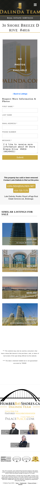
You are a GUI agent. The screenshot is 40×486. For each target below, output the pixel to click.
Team (17, 483)
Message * (7, 140)
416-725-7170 (21, 190)
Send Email (4, 433)
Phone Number (9, 132)
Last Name (7, 115)
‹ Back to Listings (20, 94)
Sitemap (20, 484)
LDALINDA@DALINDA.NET (21, 186)
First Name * (8, 106)
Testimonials (23, 483)
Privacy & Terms (32, 483)
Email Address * (9, 123)
